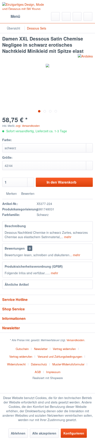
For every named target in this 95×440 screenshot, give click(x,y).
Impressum (53, 372)
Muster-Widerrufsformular (68, 364)
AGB (38, 372)
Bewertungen (15, 248)
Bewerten (27, 193)
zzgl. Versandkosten (28, 125)
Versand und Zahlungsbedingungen (60, 356)
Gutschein (22, 349)
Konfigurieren (73, 433)
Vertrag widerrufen (64, 349)
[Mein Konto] (77, 16)
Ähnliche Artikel (17, 284)
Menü (15, 16)
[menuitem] (11, 16)
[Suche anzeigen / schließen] (55, 16)
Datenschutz (39, 364)
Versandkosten (75, 340)
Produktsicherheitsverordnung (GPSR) (34, 266)
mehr (67, 237)
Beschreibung (15, 226)
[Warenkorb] (88, 16)
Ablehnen (18, 433)
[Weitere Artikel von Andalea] (85, 58)
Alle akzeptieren (44, 433)
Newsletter (41, 349)
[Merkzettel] (66, 16)
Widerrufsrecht (16, 364)
